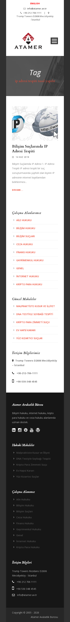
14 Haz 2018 (22, 157)
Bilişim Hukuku (25, 228)
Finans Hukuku (25, 252)
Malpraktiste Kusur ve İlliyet (35, 306)
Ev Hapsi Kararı (26, 330)
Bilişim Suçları (25, 236)
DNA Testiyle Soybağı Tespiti (34, 314)
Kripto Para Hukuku (29, 284)
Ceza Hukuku (24, 244)
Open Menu (54, 41)
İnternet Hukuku (27, 276)
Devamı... (17, 190)
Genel (20, 268)
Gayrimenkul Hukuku (29, 260)
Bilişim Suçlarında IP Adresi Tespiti (30, 149)
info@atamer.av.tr (37, 8)
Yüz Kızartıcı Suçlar (29, 338)
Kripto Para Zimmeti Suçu (33, 322)
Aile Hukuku (24, 220)
